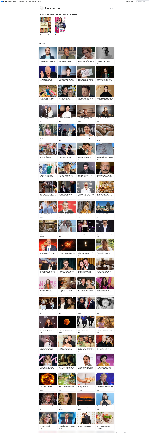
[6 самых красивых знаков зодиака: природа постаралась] (48, 229)
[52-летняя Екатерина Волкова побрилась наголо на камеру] (105, 363)
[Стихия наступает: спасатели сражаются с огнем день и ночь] (86, 402)
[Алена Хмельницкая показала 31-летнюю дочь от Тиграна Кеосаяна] (105, 56)
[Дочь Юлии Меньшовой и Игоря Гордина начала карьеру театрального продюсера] (48, 306)
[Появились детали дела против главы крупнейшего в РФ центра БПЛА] (86, 114)
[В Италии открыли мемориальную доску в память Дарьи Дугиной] (105, 152)
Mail (2, 432)
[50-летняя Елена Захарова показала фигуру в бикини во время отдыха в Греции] (48, 325)
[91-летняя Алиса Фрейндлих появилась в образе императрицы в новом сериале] (67, 190)
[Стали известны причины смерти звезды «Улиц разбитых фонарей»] (86, 248)
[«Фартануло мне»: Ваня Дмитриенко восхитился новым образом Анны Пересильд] (48, 133)
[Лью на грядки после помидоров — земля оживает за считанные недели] (67, 382)
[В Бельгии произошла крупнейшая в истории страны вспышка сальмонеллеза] (86, 382)
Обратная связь (148, 432)
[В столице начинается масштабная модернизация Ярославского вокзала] (105, 210)
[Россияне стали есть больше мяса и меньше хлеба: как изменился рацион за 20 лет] (105, 421)
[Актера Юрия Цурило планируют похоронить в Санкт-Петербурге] (67, 363)
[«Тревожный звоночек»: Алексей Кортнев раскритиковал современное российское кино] (67, 56)
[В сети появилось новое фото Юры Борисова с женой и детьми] (105, 344)
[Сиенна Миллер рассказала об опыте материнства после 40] (48, 363)
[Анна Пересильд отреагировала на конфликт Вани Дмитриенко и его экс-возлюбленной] (86, 286)
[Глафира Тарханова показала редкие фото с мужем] (105, 114)
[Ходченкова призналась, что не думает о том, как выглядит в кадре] (86, 229)
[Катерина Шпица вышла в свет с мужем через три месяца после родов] (67, 114)
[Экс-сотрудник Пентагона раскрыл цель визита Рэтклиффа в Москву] (67, 421)
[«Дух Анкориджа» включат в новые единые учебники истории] (86, 306)
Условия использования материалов (138, 432)
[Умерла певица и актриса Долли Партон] (48, 402)
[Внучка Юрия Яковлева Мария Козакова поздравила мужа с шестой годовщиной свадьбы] (86, 133)
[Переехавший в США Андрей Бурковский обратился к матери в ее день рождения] (48, 56)
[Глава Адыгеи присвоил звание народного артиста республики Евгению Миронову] (86, 363)
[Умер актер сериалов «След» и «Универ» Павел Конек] (86, 94)
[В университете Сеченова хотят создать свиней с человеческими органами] (105, 133)
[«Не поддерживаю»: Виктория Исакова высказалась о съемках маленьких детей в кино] (67, 75)
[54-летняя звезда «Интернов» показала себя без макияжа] (105, 248)
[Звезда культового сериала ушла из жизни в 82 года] (105, 306)
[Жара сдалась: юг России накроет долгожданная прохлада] (48, 190)
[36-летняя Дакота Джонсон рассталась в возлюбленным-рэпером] (105, 402)
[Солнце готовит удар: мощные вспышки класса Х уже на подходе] (48, 382)
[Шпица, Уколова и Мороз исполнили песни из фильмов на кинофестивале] (67, 133)
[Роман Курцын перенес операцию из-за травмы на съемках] (67, 267)
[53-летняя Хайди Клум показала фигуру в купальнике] (48, 421)
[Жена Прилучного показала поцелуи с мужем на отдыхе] (86, 267)
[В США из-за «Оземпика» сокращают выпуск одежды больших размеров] (48, 171)
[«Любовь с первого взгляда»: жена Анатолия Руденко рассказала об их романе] (48, 114)
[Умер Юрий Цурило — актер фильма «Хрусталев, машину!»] (105, 171)
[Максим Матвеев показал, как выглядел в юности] (86, 171)
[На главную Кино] (5, 1)
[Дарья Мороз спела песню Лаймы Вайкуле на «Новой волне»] (86, 190)
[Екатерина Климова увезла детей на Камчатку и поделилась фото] (105, 94)
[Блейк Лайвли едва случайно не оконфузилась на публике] (86, 210)
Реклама (10, 432)
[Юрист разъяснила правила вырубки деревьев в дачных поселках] (67, 286)
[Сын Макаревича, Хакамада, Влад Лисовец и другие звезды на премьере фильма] (105, 75)
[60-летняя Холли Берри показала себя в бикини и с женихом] (67, 229)
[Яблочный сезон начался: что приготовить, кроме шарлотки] (105, 190)
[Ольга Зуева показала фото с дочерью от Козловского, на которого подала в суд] (86, 421)
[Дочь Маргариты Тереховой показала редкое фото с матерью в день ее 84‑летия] (86, 56)
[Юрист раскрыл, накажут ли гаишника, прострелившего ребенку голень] (105, 267)
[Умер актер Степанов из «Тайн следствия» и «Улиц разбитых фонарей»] (67, 171)
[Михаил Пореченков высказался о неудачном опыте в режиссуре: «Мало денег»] (105, 229)
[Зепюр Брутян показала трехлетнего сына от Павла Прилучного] (67, 344)
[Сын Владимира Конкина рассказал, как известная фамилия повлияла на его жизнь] (48, 75)
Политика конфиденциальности (125, 432)
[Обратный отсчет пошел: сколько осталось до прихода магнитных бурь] (67, 248)
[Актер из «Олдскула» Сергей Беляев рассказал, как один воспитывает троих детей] (48, 94)
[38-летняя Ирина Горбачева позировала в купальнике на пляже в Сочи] (48, 344)
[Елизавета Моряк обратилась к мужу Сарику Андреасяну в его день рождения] (86, 344)
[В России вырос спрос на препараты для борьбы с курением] (48, 210)
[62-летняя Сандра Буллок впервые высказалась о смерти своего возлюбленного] (105, 286)
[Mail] (2, 1)
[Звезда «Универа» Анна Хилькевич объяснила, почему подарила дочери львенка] (105, 325)
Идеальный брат (59, 34)
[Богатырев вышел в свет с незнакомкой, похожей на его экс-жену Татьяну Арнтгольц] (67, 94)
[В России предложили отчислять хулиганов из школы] (86, 325)
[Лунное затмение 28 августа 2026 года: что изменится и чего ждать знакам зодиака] (67, 325)
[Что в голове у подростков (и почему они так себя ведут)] (48, 152)
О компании (6, 432)
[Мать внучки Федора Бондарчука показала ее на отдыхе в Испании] (48, 267)
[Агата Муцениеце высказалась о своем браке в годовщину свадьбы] (86, 152)
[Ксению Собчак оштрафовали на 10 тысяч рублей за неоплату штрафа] (67, 210)
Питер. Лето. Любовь (45, 34)
